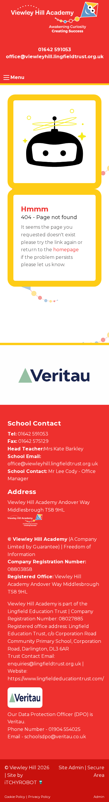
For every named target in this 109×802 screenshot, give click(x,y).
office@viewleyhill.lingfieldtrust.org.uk (53, 464)
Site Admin (71, 767)
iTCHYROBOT (21, 782)
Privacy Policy (39, 797)
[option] (54, 375)
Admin (99, 797)
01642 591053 (33, 434)
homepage (66, 249)
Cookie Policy (15, 797)
